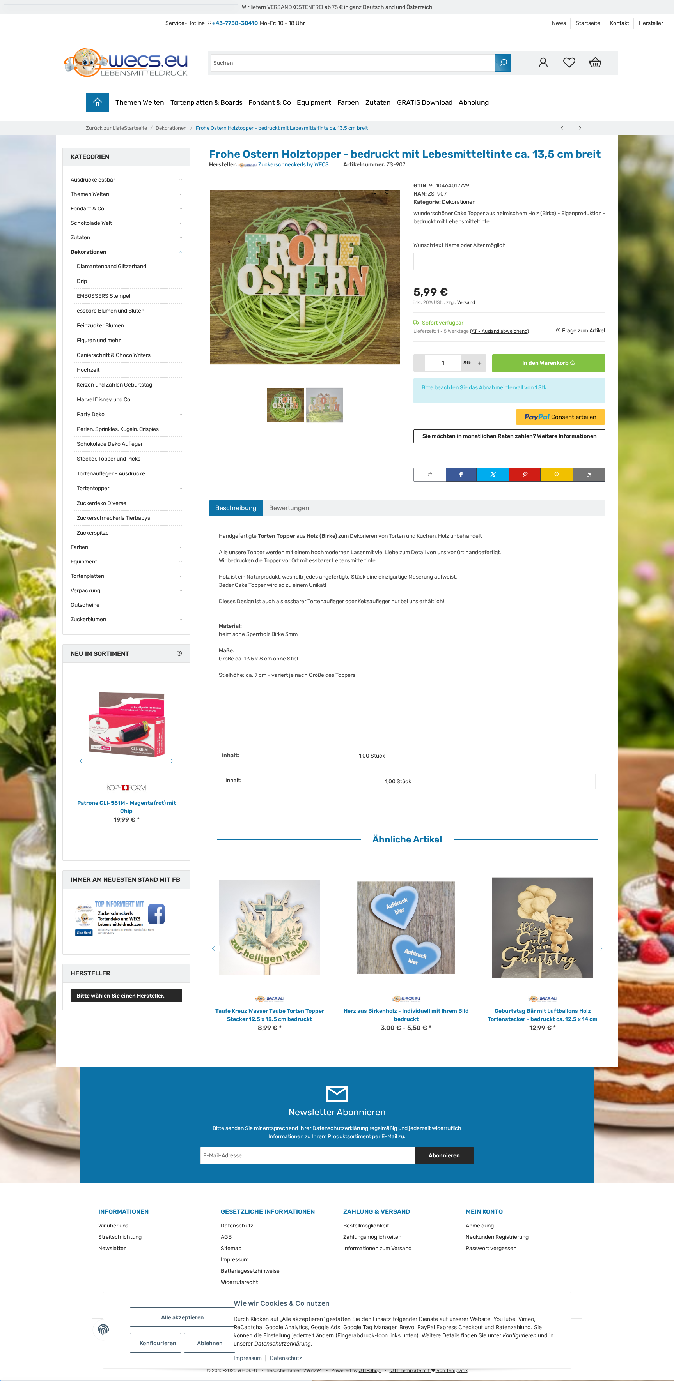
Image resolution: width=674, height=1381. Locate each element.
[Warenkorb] (595, 62)
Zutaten (378, 102)
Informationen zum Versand (377, 1248)
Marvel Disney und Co (103, 399)
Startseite (588, 23)
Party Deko (91, 414)
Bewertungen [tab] (289, 508)
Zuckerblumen (88, 619)
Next (602, 948)
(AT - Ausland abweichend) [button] (499, 331)
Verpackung (85, 590)
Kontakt (619, 23)
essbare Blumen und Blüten (110, 310)
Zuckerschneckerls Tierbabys (113, 518)
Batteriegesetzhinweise (250, 1271)
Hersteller (651, 23)
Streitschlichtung (120, 1237)
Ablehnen (210, 1343)
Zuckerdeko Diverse (101, 503)
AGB (226, 1237)
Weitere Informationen (567, 436)
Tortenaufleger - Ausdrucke (111, 473)
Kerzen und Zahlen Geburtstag (114, 384)
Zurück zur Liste (105, 128)
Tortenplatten (87, 576)
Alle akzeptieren (182, 1317)
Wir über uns (113, 1225)
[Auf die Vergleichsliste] (374, 192)
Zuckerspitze (93, 533)
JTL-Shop (370, 1370)
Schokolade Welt (91, 223)
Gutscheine (85, 605)
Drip (82, 281)
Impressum (248, 1358)
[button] (543, 62)
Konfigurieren (158, 1343)
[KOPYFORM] (126, 787)
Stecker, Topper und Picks (108, 459)
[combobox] (353, 63)
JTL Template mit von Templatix (429, 1370)
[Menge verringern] (420, 363)
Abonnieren (444, 1155)
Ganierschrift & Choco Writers (114, 355)
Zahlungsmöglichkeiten (372, 1237)
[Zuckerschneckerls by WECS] (269, 998)
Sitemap (231, 1248)
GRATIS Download (424, 102)
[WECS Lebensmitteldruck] (127, 63)
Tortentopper (93, 488)
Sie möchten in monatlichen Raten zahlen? (509, 436)
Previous (212, 948)
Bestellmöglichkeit (366, 1225)
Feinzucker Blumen (100, 325)
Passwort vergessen (491, 1248)
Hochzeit (88, 370)
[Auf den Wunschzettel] (387, 192)
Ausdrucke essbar (93, 180)
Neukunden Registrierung (497, 1237)
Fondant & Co (269, 102)
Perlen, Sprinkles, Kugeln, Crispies (118, 429)
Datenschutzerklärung (340, 1128)
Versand (466, 302)
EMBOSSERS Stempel (103, 296)
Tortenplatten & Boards (206, 102)
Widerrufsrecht (239, 1282)
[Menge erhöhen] (480, 363)
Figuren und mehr (99, 340)
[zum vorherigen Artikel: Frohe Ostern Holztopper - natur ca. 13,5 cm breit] (562, 127)
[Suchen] (503, 63)
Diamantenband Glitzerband (111, 266)
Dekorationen (458, 202)
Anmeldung (480, 1225)
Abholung (474, 102)
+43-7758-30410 (235, 23)
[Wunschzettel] (569, 62)
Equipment (314, 102)
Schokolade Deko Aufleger (110, 444)
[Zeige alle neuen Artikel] (179, 653)
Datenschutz (286, 1358)
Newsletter (112, 1248)
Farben (348, 102)
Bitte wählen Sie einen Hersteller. (120, 995)
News (559, 23)
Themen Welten (139, 102)
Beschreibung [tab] (236, 508)
